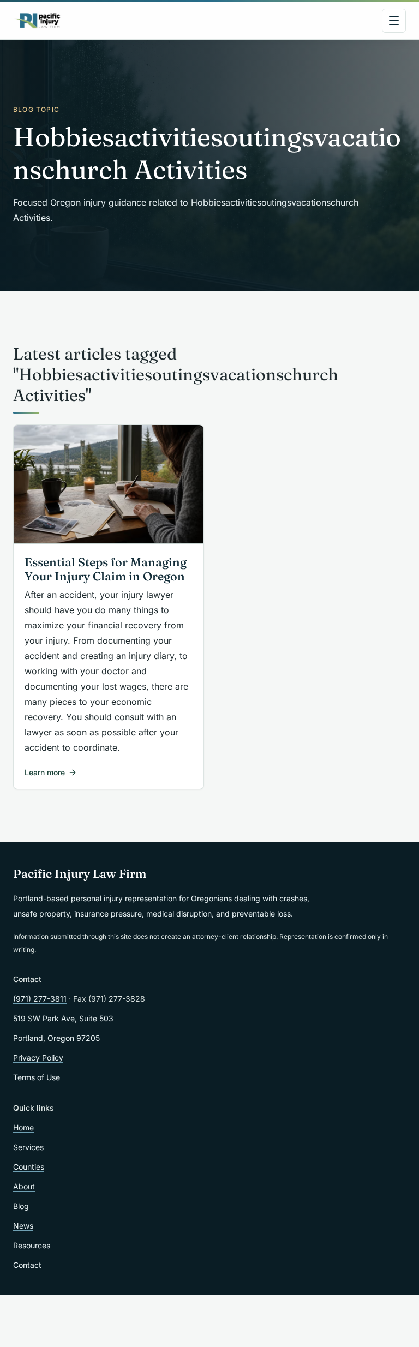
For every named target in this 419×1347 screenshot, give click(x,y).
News (23, 1225)
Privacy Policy (38, 1057)
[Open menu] (394, 21)
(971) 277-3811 (40, 998)
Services (28, 1147)
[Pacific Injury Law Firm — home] (37, 21)
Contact (27, 1265)
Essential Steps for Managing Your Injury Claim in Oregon (106, 569)
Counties (28, 1166)
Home (23, 1127)
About (24, 1186)
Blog (21, 1206)
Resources (31, 1245)
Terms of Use (36, 1077)
